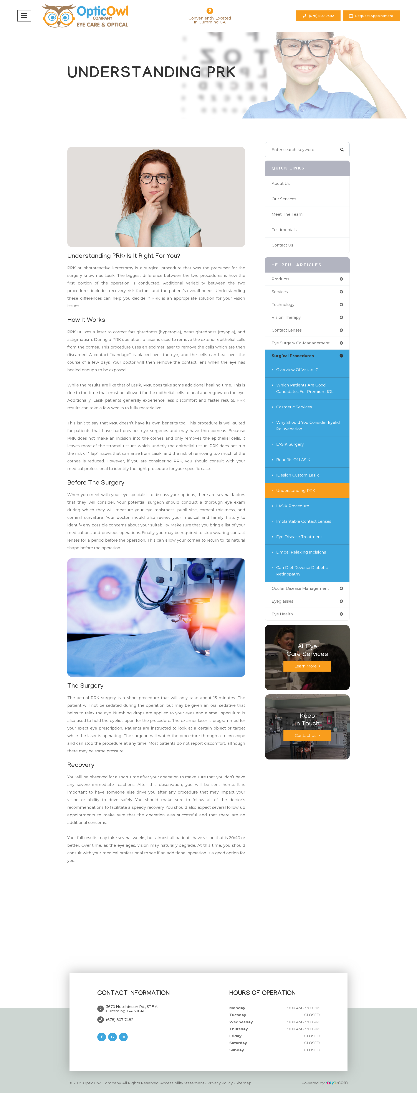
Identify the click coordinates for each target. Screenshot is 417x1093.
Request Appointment (374, 16)
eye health (282, 614)
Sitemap (244, 1083)
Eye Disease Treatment (299, 536)
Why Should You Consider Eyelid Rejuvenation (308, 425)
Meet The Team (287, 214)
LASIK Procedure (292, 506)
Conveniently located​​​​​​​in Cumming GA (210, 20)
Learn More (306, 666)
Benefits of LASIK (293, 459)
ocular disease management (300, 588)
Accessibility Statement (182, 1083)
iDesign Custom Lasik (297, 475)
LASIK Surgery (290, 444)
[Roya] (337, 1083)
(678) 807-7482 (321, 16)
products (280, 279)
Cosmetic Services (294, 407)
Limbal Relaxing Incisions (301, 552)
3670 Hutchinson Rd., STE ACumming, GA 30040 (131, 1008)
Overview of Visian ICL (298, 369)
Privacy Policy (220, 1083)
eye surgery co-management (301, 343)
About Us (281, 183)
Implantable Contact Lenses (303, 521)
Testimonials (284, 229)
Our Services (284, 199)
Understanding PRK (295, 490)
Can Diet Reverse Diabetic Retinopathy (302, 571)
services (280, 291)
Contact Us (282, 245)
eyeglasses (282, 601)
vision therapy (286, 317)
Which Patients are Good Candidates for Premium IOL (304, 388)
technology (283, 304)
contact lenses (287, 330)
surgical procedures (293, 355)
